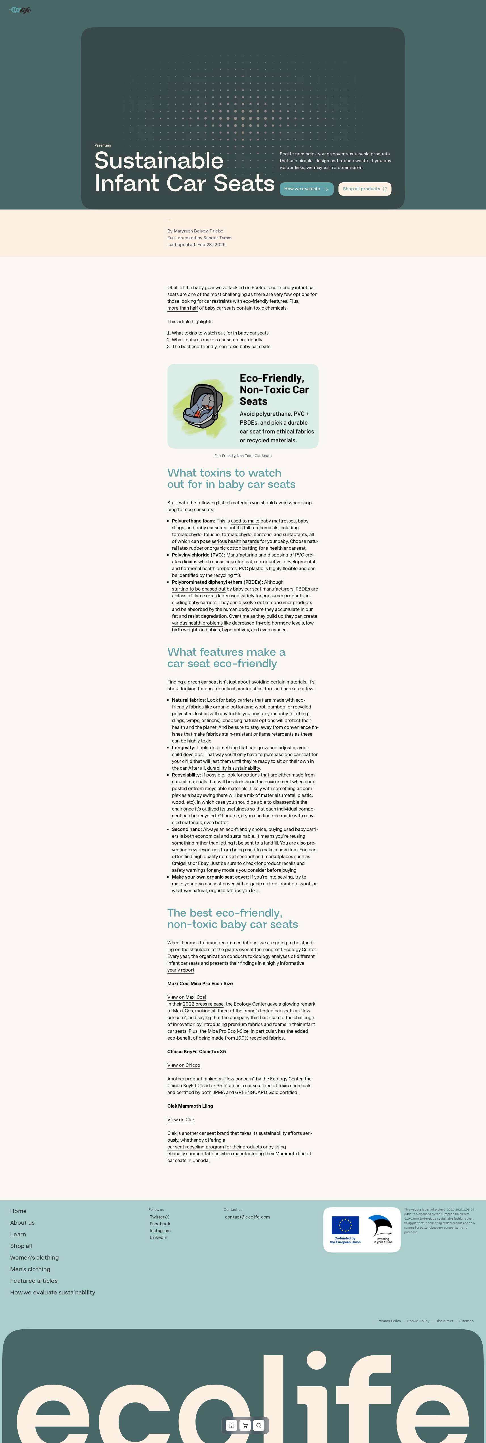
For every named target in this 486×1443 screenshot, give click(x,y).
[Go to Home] (20, 10)
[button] (307, 189)
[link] (18, 1211)
